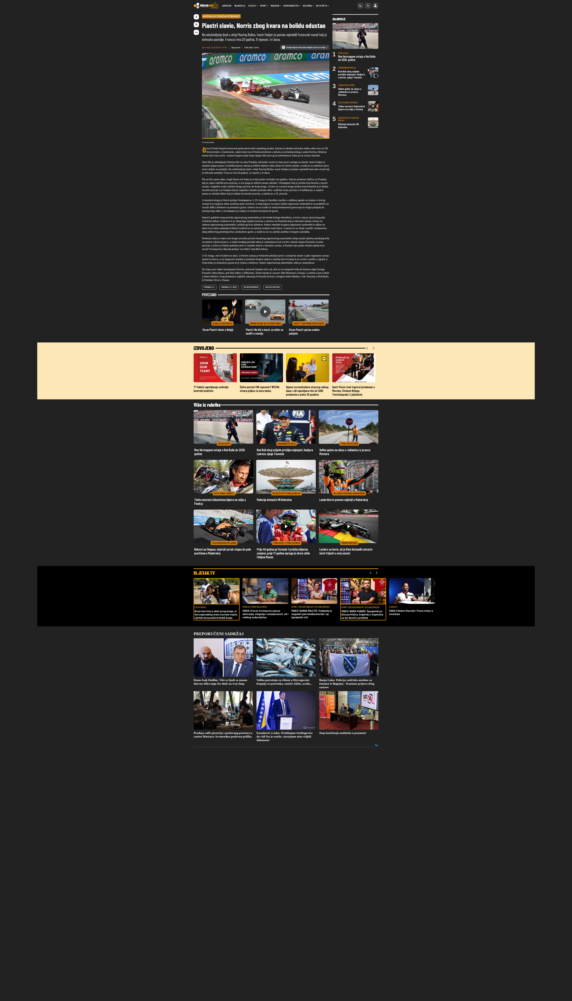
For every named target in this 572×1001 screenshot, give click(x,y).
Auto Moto (321, 5)
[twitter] (196, 24)
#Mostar (226, 5)
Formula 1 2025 (229, 287)
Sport (263, 5)
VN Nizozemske (251, 287)
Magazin (275, 5)
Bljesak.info (235, 47)
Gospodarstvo (291, 5)
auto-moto (206, 47)
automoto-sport (220, 47)
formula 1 (209, 287)
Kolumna (307, 5)
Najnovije (239, 5)
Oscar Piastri (272, 287)
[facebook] (196, 17)
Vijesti (252, 5)
